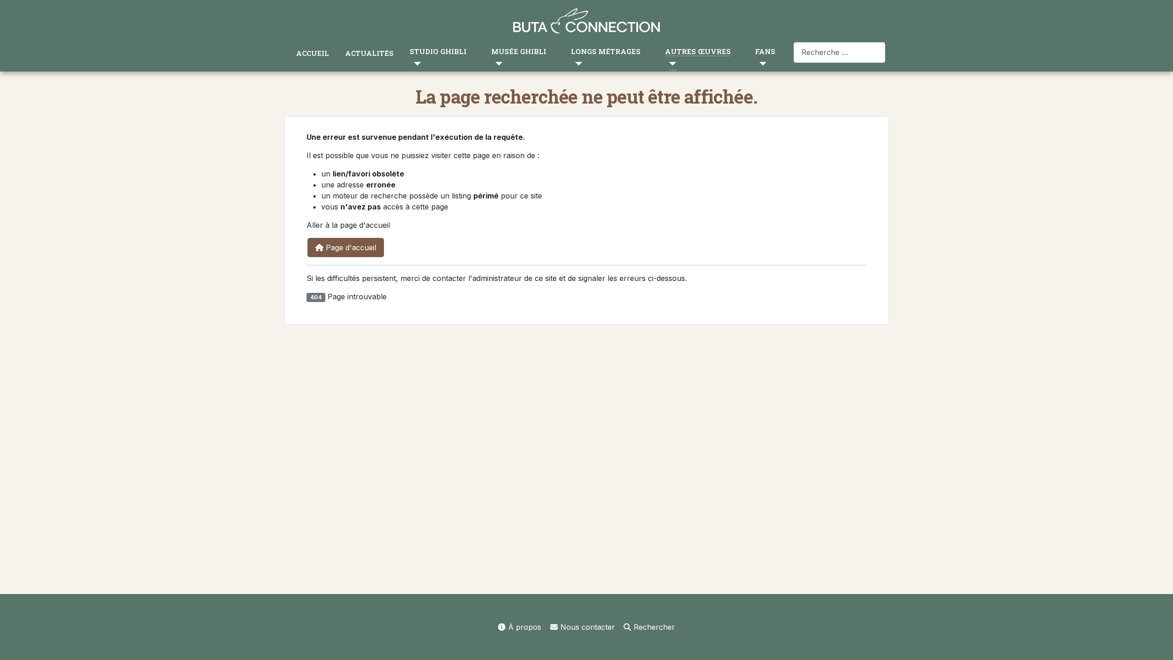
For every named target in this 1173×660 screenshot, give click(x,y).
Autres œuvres (698, 51)
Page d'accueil (349, 247)
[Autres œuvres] (670, 63)
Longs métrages (606, 51)
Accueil (312, 53)
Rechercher (654, 627)
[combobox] (839, 52)
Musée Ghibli (518, 51)
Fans (765, 51)
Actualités (369, 53)
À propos (524, 627)
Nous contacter (587, 627)
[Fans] (761, 63)
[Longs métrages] (576, 63)
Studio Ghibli (438, 51)
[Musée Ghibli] (497, 63)
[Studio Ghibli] (415, 63)
